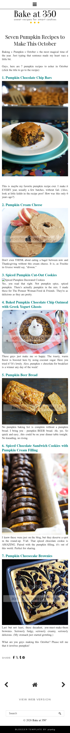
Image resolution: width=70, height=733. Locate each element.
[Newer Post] (7, 684)
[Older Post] (63, 684)
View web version (35, 699)
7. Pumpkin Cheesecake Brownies (27, 555)
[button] (35, 4)
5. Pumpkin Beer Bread (20, 374)
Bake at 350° (39, 720)
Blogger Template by (35, 729)
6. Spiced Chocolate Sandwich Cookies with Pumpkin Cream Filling (35, 448)
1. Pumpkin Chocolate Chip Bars (27, 77)
